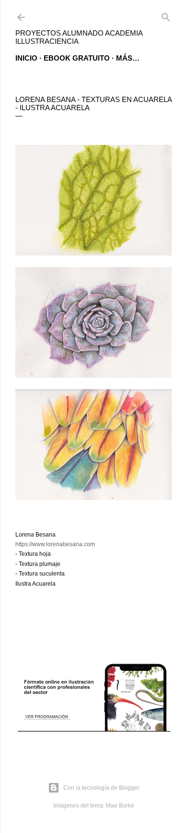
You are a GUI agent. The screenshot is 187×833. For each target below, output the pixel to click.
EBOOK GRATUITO (77, 58)
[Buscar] (166, 15)
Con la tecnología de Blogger (101, 787)
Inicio (26, 58)
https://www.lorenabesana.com (55, 544)
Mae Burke (120, 805)
